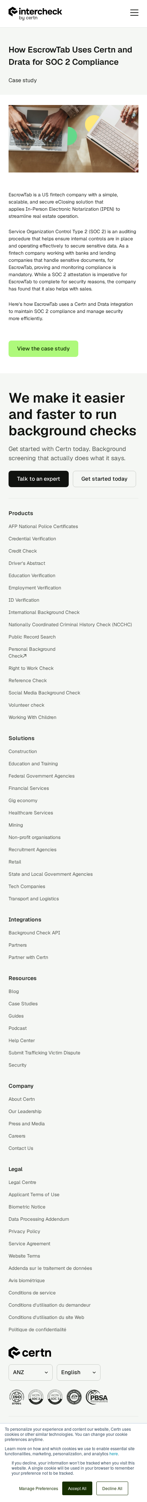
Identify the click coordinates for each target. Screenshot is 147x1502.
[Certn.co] (53, 13)
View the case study (43, 348)
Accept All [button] (77, 1488)
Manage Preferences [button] (38, 1488)
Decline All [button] (112, 1488)
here (113, 1453)
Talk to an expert (38, 478)
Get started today (104, 478)
